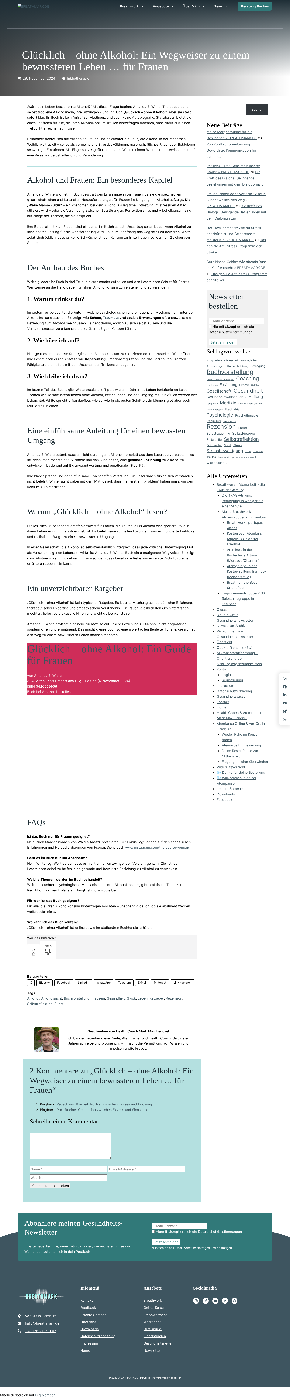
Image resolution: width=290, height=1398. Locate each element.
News (218, 6)
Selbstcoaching (218, 433)
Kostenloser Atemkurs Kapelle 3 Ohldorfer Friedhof (244, 538)
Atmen (230, 366)
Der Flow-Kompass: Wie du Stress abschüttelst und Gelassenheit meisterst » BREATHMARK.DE (234, 234)
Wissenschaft (217, 463)
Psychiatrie (232, 409)
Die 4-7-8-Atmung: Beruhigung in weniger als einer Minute (242, 500)
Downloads (226, 794)
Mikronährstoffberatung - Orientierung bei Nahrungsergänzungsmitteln (239, 658)
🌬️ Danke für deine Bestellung (241, 772)
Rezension (174, 998)
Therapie (258, 451)
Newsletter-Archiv (231, 626)
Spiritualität (214, 445)
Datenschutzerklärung (234, 691)
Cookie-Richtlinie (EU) (234, 647)
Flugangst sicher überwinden (245, 761)
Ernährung (228, 385)
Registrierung (232, 680)
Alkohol (33, 998)
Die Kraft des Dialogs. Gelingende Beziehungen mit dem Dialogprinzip (235, 178)
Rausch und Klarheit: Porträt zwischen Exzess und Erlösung (104, 1104)
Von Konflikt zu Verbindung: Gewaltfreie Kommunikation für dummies (231, 150)
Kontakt (223, 702)
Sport (227, 445)
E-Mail (142, 982)
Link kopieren (182, 982)
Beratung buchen (255, 6)
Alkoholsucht (51, 998)
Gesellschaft (219, 391)
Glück (131, 998)
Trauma (211, 457)
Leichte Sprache (230, 789)
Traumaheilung (226, 457)
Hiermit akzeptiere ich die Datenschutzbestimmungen (199, 1231)
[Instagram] (196, 1301)
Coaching (247, 378)
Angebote (161, 6)
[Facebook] (206, 1301)
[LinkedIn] (285, 695)
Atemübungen (215, 366)
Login (226, 675)
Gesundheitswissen (222, 397)
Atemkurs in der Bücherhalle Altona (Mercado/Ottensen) (243, 555)
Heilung (255, 396)
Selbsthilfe (214, 440)
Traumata (111, 317)
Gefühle (255, 385)
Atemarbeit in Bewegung (241, 745)
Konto (221, 669)
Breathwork (129, 6)
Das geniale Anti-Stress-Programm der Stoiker (236, 246)
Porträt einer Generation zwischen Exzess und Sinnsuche (102, 1110)
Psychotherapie (246, 415)
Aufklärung (242, 366)
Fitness (244, 385)
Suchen (257, 109)
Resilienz (229, 421)
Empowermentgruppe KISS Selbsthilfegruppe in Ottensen (243, 598)
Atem (218, 360)
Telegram (124, 982)
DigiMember (45, 1395)
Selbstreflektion (39, 1004)
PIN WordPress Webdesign (166, 1377)
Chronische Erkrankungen (220, 379)
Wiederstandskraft (246, 457)
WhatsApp (104, 982)
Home (221, 707)
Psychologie (220, 415)
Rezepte (243, 427)
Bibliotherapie (78, 78)
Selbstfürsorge (243, 433)
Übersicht (224, 642)
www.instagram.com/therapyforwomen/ (157, 847)
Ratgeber (156, 998)
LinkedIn (83, 982)
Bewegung (258, 366)
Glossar (223, 609)
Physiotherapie (215, 409)
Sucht (58, 1004)
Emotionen (212, 385)
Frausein (98, 998)
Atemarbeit (231, 360)
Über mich (191, 6)
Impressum (225, 685)
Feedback (224, 799)
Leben (143, 998)
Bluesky (44, 982)
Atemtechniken (249, 360)
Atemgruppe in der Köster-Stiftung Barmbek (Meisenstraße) (246, 571)
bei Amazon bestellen (53, 692)
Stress (237, 445)
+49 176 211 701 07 (40, 1331)
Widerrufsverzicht (231, 767)
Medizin (228, 402)
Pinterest (160, 982)
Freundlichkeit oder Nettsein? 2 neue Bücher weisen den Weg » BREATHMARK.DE (236, 200)
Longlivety (212, 403)
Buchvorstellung (77, 998)
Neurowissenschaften (250, 403)
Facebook (63, 982)
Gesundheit (116, 998)
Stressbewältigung (225, 450)
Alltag (210, 360)
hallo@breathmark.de (42, 1323)
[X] (285, 703)
